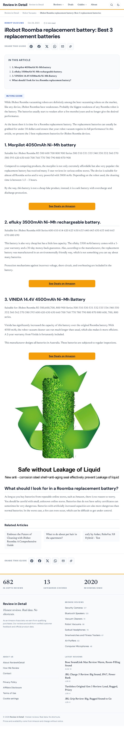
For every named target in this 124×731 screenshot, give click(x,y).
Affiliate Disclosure (12, 687)
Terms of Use (9, 693)
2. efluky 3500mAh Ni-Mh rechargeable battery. (37, 72)
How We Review (11, 668)
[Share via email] (62, 46)
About (94, 5)
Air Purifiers (72, 640)
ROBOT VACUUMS (14, 23)
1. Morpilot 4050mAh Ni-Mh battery (31, 67)
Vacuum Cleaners (75, 618)
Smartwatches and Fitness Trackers (84, 635)
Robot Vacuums (30, 13)
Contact (7, 673)
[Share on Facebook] (39, 46)
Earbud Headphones (77, 629)
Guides (81, 5)
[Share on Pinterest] (31, 46)
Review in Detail (15, 5)
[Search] (111, 5)
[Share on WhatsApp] (54, 46)
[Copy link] (70, 46)
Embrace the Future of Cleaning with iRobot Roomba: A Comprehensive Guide (21, 540)
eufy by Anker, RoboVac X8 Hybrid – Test (100, 536)
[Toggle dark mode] (118, 5)
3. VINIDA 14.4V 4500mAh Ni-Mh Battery (34, 76)
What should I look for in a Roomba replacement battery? (41, 80)
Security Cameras (75, 607)
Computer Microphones (78, 646)
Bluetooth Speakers (76, 613)
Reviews (57, 5)
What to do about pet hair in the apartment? (61, 536)
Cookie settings (11, 698)
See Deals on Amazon (62, 206)
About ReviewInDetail (13, 662)
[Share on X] (47, 46)
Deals (70, 5)
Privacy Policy (10, 682)
